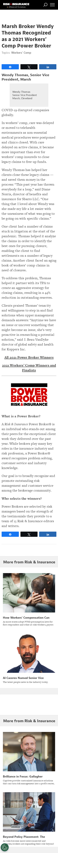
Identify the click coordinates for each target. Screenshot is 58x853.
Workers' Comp (21, 53)
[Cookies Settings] (5, 847)
